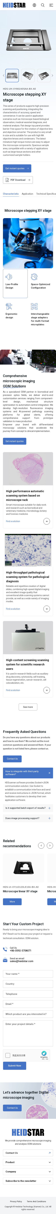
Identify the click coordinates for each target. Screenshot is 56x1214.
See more (28, 707)
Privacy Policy (16, 1201)
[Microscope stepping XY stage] (28, 40)
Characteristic (11, 193)
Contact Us (12, 759)
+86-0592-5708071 (20, 950)
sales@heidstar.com (21, 961)
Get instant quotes (14, 168)
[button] (41, 845)
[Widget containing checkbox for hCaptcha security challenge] (26, 1055)
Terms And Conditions (36, 1201)
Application (27, 193)
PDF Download (18, 180)
